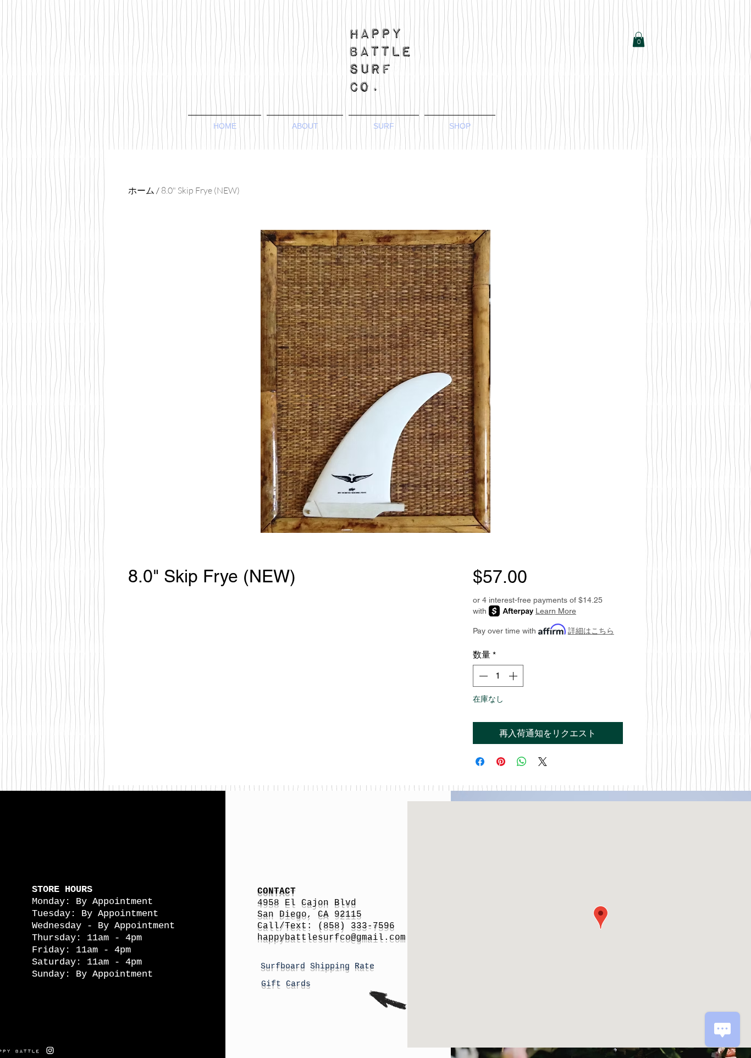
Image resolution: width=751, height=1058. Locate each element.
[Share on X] (542, 761)
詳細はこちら (591, 630)
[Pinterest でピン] (500, 761)
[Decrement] (482, 675)
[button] (638, 39)
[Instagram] (50, 1050)
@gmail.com (378, 938)
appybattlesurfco (307, 938)
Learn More (555, 611)
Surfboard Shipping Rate (320, 966)
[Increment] (514, 675)
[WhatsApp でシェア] (521, 761)
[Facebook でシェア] (480, 761)
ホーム (141, 190)
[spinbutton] (498, 675)
